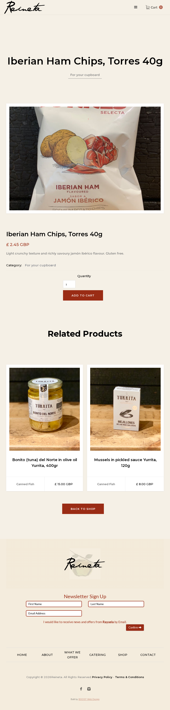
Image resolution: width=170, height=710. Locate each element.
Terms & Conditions (129, 677)
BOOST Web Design (89, 699)
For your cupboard (40, 265)
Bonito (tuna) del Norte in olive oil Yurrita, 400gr (44, 463)
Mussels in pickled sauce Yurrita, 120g (125, 463)
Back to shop (83, 508)
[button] (135, 7)
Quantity (84, 276)
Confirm (134, 627)
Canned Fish (25, 484)
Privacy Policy (102, 677)
